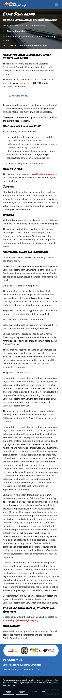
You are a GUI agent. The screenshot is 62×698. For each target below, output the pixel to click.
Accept (22, 692)
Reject (8, 692)
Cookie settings (38, 692)
